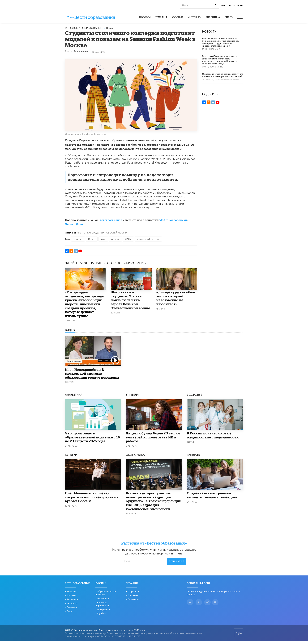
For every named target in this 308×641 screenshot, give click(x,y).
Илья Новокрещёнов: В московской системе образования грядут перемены (92, 373)
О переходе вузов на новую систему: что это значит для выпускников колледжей (222, 75)
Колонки (177, 17)
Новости (145, 17)
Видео (229, 17)
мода (103, 238)
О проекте (133, 591)
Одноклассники (175, 220)
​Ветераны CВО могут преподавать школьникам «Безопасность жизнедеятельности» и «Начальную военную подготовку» (219, 59)
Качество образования (227, 79)
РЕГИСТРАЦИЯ (236, 5)
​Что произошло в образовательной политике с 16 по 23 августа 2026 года (92, 437)
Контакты (133, 595)
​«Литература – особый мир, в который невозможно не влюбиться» (175, 298)
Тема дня (161, 17)
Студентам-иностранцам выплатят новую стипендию (212, 495)
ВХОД (223, 5)
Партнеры (133, 599)
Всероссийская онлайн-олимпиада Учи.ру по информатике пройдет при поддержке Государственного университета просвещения (220, 42)
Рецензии (72, 607)
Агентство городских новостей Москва (102, 232)
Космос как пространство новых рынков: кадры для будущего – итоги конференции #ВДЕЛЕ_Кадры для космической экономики (153, 501)
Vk (161, 220)
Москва (91, 238)
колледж (115, 238)
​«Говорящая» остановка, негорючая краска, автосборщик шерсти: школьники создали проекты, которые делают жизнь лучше (84, 304)
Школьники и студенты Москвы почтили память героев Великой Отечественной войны (130, 300)
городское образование (148, 238)
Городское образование (83, 27)
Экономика (103, 598)
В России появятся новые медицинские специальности (213, 435)
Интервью (194, 17)
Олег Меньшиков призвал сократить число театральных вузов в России (92, 497)
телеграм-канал (111, 220)
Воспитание (216, 66)
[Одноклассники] (71, 251)
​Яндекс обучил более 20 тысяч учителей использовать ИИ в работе (153, 437)
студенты (78, 238)
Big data (101, 613)
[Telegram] (76, 251)
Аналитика (212, 17)
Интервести (103, 609)
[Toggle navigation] (240, 17)
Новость (110, 27)
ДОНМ (128, 238)
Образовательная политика (105, 592)
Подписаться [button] (176, 561)
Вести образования (76, 51)
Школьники (215, 48)
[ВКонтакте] (67, 251)
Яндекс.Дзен (74, 224)
